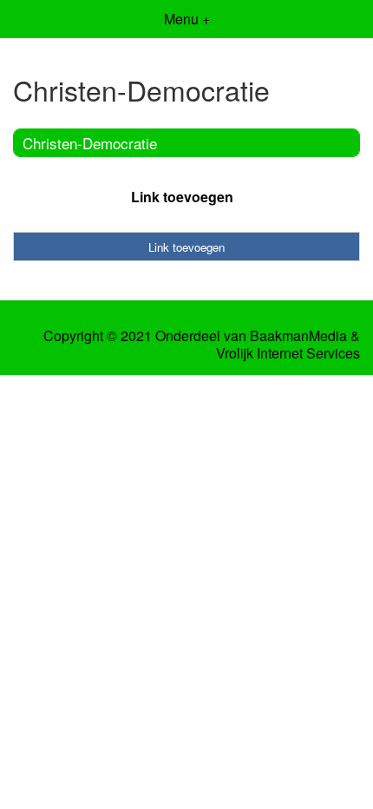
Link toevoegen (182, 197)
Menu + (187, 19)
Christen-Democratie (90, 143)
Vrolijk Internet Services (288, 353)
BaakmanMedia (298, 336)
